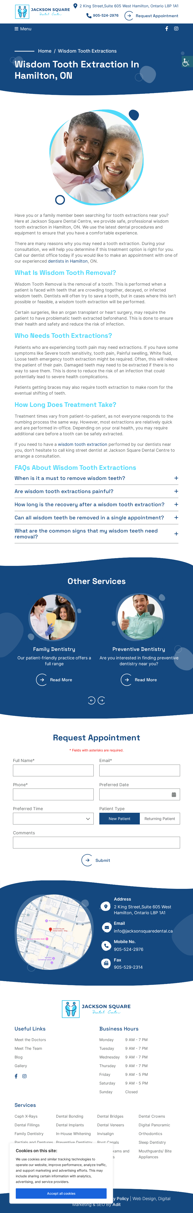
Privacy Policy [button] (115, 1198)
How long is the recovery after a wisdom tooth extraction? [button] (90, 504)
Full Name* (24, 760)
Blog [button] (19, 1057)
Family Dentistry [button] (54, 649)
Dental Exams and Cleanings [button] (113, 1154)
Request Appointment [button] (157, 15)
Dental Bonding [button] (69, 1116)
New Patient (119, 818)
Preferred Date (114, 784)
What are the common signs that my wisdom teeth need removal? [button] (86, 534)
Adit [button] (117, 1204)
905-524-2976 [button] (106, 15)
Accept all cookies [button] (61, 1193)
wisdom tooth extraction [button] (82, 444)
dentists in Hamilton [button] (68, 261)
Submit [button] (103, 860)
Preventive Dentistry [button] (139, 649)
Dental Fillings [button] (27, 1125)
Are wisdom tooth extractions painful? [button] (64, 491)
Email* (105, 760)
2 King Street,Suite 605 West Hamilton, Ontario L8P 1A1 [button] (129, 6)
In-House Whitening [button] (73, 1133)
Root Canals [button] (108, 1142)
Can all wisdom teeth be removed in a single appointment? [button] (89, 518)
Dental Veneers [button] (110, 1125)
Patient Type (112, 808)
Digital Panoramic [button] (154, 1125)
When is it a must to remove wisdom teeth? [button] (70, 478)
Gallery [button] (21, 1065)
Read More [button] (61, 679)
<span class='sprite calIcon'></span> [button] (174, 794)
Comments (24, 832)
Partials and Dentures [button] (34, 1142)
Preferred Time (28, 808)
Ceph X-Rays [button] (26, 1116)
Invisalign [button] (105, 1133)
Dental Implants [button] (70, 1125)
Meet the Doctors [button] (30, 1039)
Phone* (20, 784)
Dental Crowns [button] (152, 1116)
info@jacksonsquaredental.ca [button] (143, 931)
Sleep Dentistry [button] (152, 1142)
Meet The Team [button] (28, 1048)
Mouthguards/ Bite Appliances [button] (155, 1154)
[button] (187, 61)
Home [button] (45, 51)
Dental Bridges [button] (110, 1116)
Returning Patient (160, 818)
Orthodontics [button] (150, 1133)
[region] (61, 1173)
